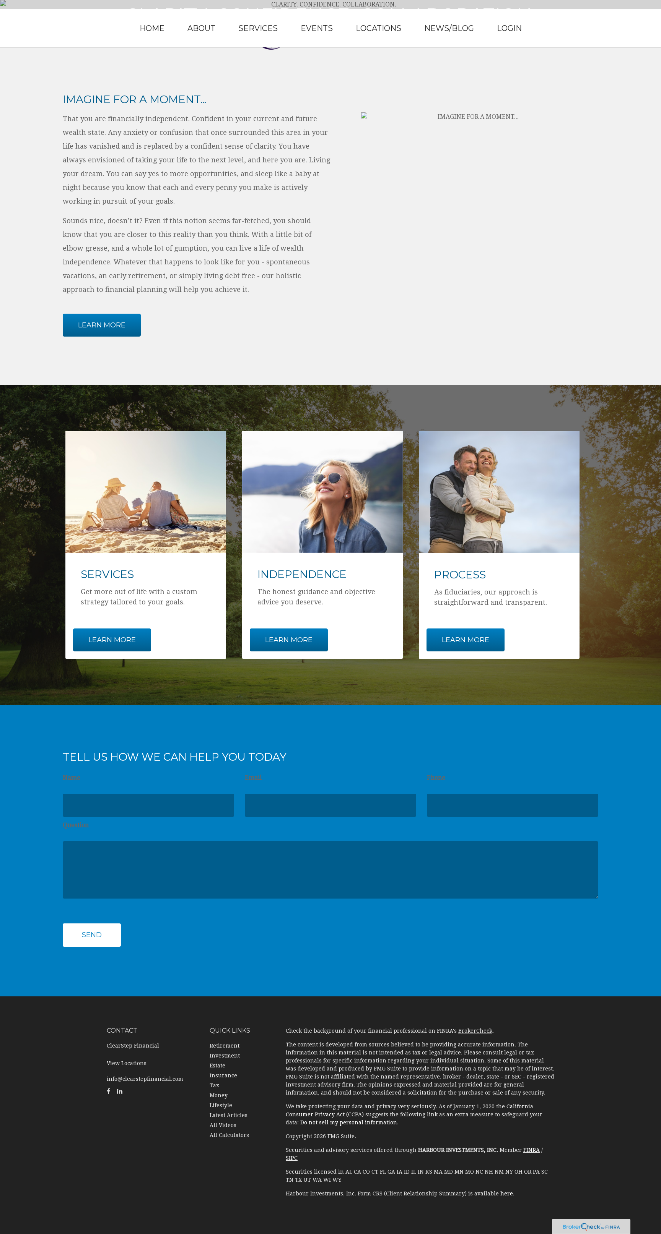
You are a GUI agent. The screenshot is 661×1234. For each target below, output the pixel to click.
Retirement (224, 1046)
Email (253, 777)
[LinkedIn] (119, 1091)
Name (71, 777)
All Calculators (229, 1135)
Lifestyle (221, 1105)
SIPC (292, 1158)
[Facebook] (108, 1091)
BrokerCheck (475, 1031)
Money (219, 1095)
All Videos (223, 1125)
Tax (214, 1085)
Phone (436, 777)
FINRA (531, 1150)
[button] (201, 28)
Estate (217, 1065)
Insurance (223, 1075)
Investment (225, 1056)
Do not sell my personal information (348, 1122)
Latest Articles (228, 1115)
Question (76, 825)
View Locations (127, 1063)
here (506, 1193)
